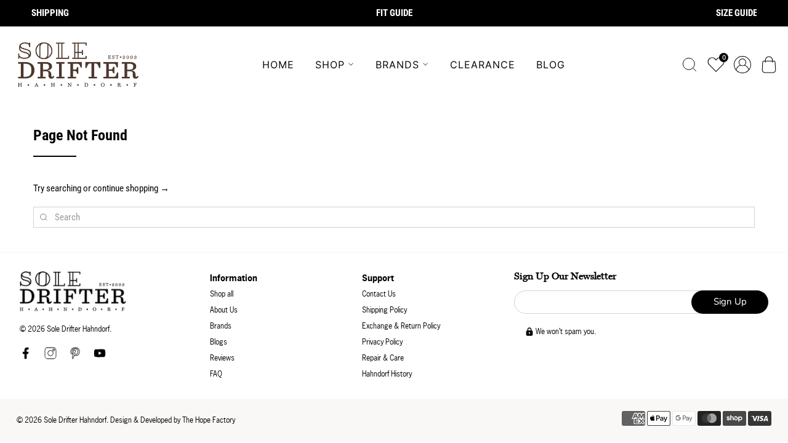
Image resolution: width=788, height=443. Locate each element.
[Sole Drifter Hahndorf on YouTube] (100, 356)
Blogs (218, 341)
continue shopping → (131, 188)
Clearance (482, 64)
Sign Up (730, 301)
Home (278, 64)
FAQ (216, 373)
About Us (224, 309)
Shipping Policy (384, 309)
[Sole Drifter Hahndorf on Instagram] (50, 356)
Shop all (221, 293)
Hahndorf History (387, 373)
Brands (397, 64)
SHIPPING (50, 12)
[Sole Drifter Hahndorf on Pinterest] (75, 356)
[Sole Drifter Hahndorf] (78, 64)
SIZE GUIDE (736, 12)
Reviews (222, 357)
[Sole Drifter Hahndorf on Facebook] (26, 356)
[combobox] (394, 217)
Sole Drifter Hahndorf (75, 420)
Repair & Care (383, 357)
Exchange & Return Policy (401, 325)
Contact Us (379, 293)
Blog (550, 64)
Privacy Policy (382, 341)
